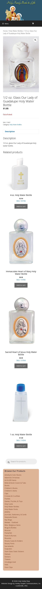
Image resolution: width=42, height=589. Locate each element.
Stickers (8, 557)
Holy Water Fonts (11, 509)
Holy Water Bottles (16, 31)
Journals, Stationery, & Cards (16, 514)
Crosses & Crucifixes (12, 496)
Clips (6, 493)
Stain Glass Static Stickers (14, 551)
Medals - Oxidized (11, 522)
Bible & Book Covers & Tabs (15, 483)
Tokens (7, 559)
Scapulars (8, 549)
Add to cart (21, 206)
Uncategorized (10, 562)
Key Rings (8, 520)
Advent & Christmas (12, 477)
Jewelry (7, 512)
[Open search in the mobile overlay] (40, 23)
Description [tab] (10, 131)
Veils (6, 564)
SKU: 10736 (21, 198)
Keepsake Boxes (11, 517)
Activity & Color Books (13, 475)
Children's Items (11, 491)
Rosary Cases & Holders (14, 541)
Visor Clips (9, 567)
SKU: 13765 (21, 275)
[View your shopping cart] (33, 23)
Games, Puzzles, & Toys (14, 501)
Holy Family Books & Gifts (21, 3)
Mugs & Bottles (10, 528)
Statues (7, 554)
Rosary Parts (9, 543)
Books (7, 485)
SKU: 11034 (21, 437)
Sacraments (9, 546)
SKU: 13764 (21, 356)
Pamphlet (8, 533)
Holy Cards (9, 504)
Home (5, 31)
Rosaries (8, 538)
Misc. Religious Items (12, 525)
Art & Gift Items (10, 480)
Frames (7, 499)
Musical (7, 530)
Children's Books (11, 488)
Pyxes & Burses (10, 536)
